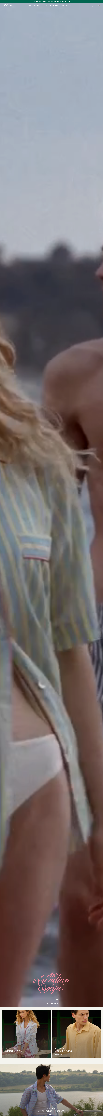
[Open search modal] (92, 5)
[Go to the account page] (95, 5)
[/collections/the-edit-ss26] (51, 505)
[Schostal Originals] (8, 5)
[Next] (74, 1)
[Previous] (29, 1)
